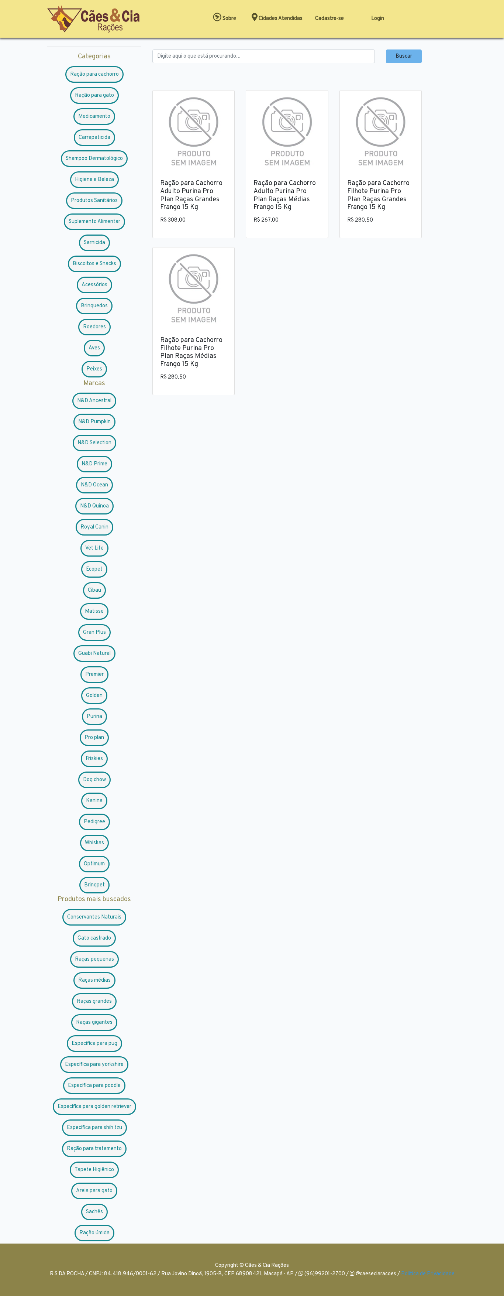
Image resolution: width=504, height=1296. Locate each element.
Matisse (94, 611)
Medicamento (94, 116)
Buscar (404, 56)
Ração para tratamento (94, 1148)
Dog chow (94, 779)
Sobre (228, 18)
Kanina (94, 800)
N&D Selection (94, 443)
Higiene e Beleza (94, 179)
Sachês (94, 1211)
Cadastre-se (329, 18)
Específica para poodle (94, 1085)
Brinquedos (94, 306)
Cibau (94, 590)
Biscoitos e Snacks (94, 263)
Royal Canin (94, 527)
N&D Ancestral (94, 400)
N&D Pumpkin (94, 421)
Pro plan (94, 737)
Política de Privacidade (428, 1274)
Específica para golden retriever (94, 1106)
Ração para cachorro (94, 74)
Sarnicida (94, 242)
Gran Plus (94, 632)
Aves (94, 348)
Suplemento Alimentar (94, 221)
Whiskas (94, 843)
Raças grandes (94, 1001)
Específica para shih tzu (94, 1127)
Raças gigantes (94, 1022)
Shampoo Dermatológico (94, 158)
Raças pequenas (94, 959)
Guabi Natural (94, 653)
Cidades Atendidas (280, 18)
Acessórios (94, 284)
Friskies (94, 758)
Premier (94, 674)
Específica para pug (94, 1043)
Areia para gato (94, 1190)
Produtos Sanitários (94, 200)
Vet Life (94, 548)
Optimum (94, 864)
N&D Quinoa (94, 506)
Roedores (94, 327)
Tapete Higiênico (94, 1169)
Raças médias (94, 980)
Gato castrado (94, 938)
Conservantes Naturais (94, 917)
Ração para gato (94, 95)
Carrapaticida (94, 137)
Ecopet (94, 569)
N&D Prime (94, 464)
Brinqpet (94, 885)
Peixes (94, 369)
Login (377, 18)
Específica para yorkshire (94, 1064)
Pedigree (94, 821)
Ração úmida (94, 1233)
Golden (94, 695)
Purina (94, 716)
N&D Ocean (94, 485)
